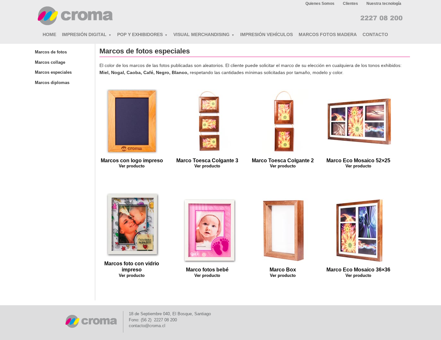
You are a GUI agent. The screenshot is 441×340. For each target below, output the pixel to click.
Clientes (350, 3)
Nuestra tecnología (383, 3)
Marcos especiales (53, 72)
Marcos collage (50, 62)
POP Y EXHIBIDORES (142, 34)
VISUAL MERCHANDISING (203, 34)
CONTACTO (375, 34)
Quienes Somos (319, 3)
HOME (49, 34)
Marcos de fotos (51, 52)
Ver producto (132, 166)
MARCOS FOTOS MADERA (328, 34)
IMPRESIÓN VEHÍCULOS (266, 34)
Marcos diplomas (52, 82)
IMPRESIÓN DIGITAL (86, 34)
